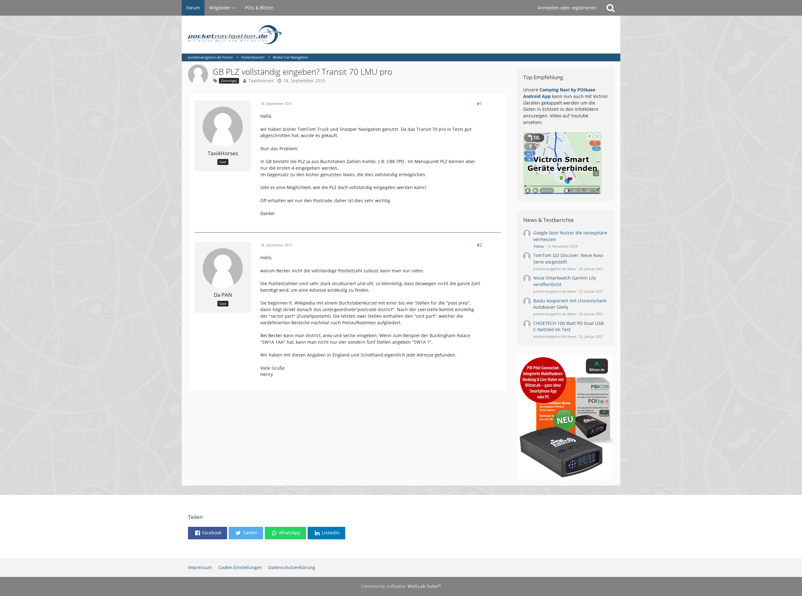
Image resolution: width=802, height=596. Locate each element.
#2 (479, 245)
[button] (207, 533)
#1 (479, 103)
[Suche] (610, 8)
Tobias (538, 246)
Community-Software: (401, 586)
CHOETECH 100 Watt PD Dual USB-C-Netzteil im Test (569, 326)
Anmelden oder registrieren (567, 8)
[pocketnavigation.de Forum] (401, 34)
